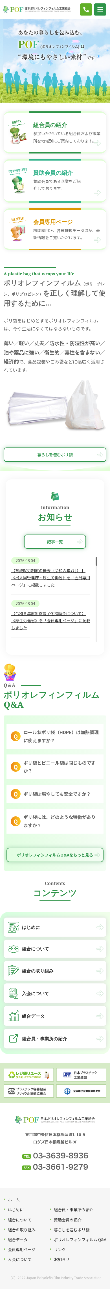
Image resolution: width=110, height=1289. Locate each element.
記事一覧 (55, 541)
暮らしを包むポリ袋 (55, 454)
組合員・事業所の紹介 (73, 1209)
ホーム (14, 1200)
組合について (20, 1220)
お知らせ (62, 1259)
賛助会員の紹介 (68, 1220)
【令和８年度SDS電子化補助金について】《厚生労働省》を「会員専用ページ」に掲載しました (50, 620)
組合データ (18, 1239)
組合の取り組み (22, 1229)
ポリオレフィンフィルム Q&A (80, 1239)
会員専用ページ (22, 1249)
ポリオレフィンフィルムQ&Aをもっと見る (55, 855)
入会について (20, 1259)
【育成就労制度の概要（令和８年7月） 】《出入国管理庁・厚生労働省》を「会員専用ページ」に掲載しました (50, 577)
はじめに (16, 1209)
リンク (60, 1249)
